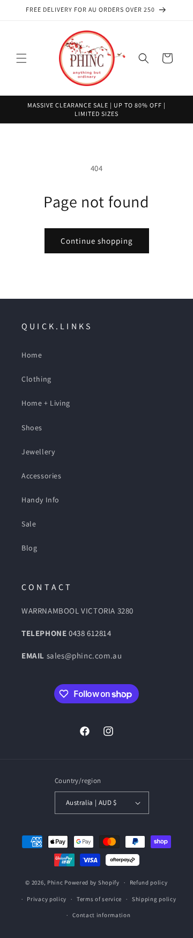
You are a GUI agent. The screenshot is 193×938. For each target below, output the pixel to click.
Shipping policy (154, 899)
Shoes (31, 427)
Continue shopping (97, 241)
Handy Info (40, 500)
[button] (21, 58)
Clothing (36, 379)
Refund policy (149, 882)
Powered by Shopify (92, 882)
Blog (29, 548)
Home (31, 355)
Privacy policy (46, 899)
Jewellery (38, 451)
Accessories (41, 475)
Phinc (55, 882)
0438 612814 (90, 633)
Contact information (101, 915)
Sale (28, 524)
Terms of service (99, 899)
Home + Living (45, 403)
